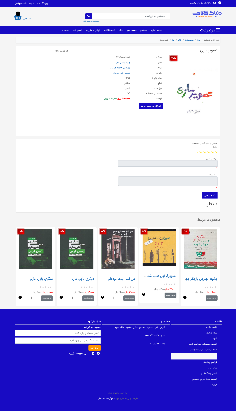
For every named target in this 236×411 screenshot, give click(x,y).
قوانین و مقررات (93, 30)
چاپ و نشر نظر (123, 62)
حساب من (132, 30)
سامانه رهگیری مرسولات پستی (203, 349)
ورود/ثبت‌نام (42, 3)
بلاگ (121, 30)
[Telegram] (219, 2)
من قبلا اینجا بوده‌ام (121, 278)
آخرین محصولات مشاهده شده (203, 344)
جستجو (143, 30)
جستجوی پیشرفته (91, 21)
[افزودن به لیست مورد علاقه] (20, 298)
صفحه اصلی (156, 30)
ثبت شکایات (109, 30)
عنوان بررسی (212, 158)
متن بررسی (212, 174)
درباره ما (65, 30)
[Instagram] (214, 2)
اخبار (215, 338)
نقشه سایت (211, 327)
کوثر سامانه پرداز (105, 398)
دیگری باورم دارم (41, 278)
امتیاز (215, 147)
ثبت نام (95, 348)
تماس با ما (77, 30)
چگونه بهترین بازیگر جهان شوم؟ (196, 278)
